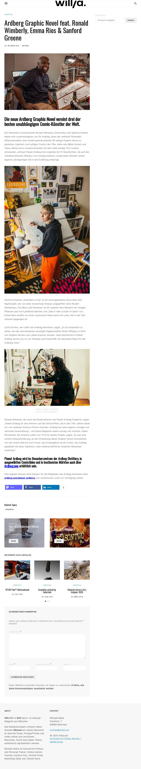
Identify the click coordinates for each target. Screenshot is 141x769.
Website (66, 664)
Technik (57, 527)
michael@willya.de (59, 730)
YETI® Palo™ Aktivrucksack (17, 589)
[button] (13, 487)
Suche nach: (100, 15)
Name (12, 664)
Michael (25, 46)
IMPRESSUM (56, 742)
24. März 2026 (77, 597)
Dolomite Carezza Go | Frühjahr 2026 (77, 591)
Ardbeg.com (11, 465)
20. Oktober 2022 (11, 46)
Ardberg (10, 509)
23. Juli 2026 (17, 594)
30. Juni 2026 (47, 597)
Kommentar (14, 632)
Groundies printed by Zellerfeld (47, 591)
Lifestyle (8, 15)
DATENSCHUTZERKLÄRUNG (65, 738)
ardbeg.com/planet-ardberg (19, 478)
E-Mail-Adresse (43, 664)
